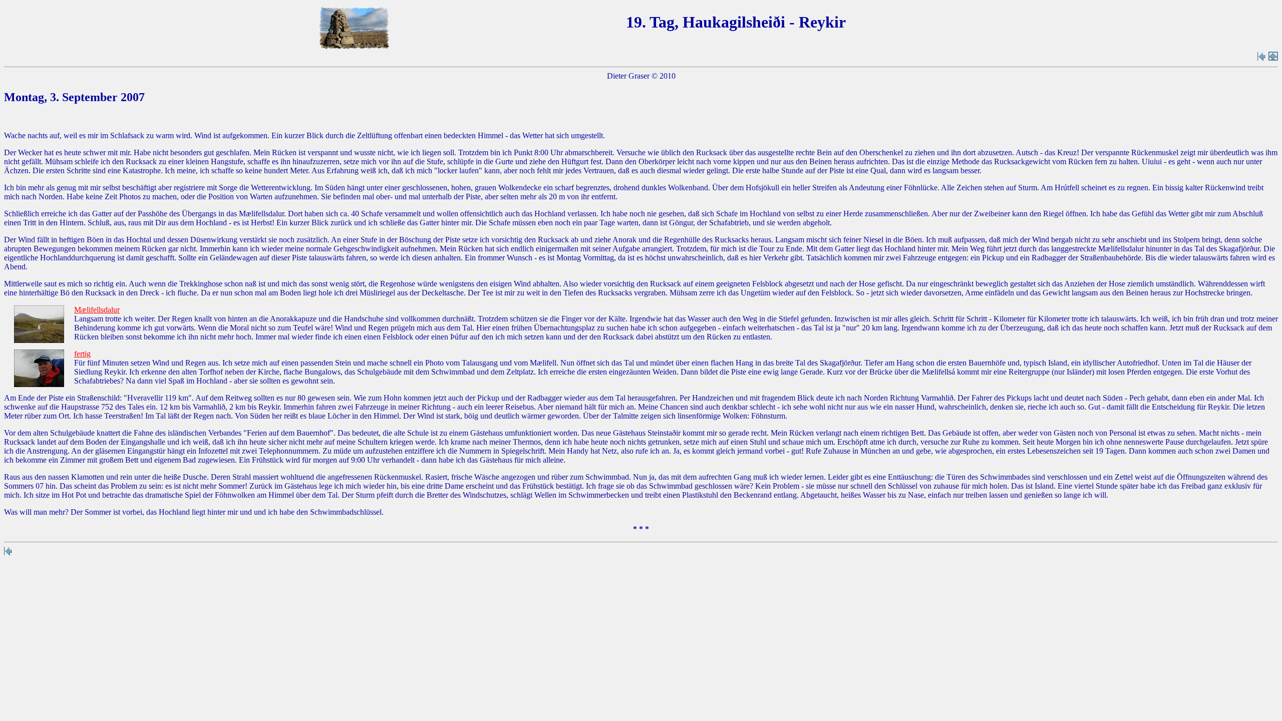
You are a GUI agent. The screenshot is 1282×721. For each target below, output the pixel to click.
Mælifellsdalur (97, 309)
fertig (82, 353)
